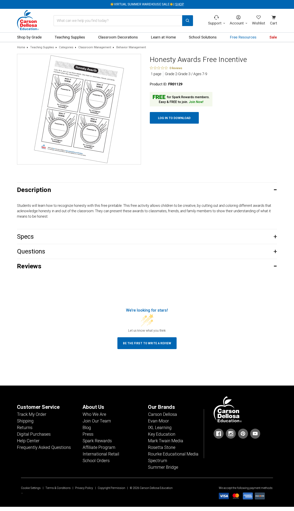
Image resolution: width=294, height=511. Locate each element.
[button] (147, 189)
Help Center (28, 441)
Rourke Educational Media (173, 454)
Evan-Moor (158, 421)
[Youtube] (255, 434)
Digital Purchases (34, 434)
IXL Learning (160, 427)
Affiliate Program (99, 447)
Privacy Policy (84, 488)
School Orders (96, 460)
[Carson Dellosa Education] (28, 20)
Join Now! (196, 102)
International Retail (101, 454)
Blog (87, 427)
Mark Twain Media (165, 441)
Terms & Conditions (58, 488)
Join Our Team (97, 421)
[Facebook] (219, 434)
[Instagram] (231, 434)
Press (88, 434)
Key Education (161, 434)
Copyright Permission (111, 488)
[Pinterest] (243, 434)
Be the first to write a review (147, 343)
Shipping (25, 421)
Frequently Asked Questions (44, 447)
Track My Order (31, 414)
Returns (24, 427)
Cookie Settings (31, 488)
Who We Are (94, 414)
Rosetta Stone (161, 447)
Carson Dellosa (162, 414)
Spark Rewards (97, 441)
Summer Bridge (163, 467)
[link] (166, 68)
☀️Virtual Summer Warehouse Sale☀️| (147, 4)
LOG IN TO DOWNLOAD (174, 118)
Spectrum (157, 460)
